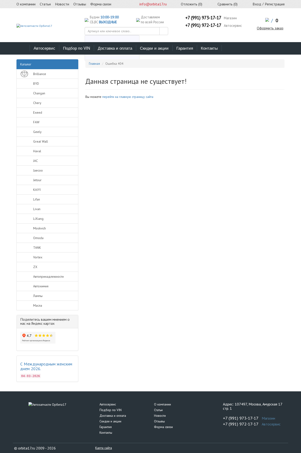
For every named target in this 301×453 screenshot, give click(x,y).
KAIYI (37, 190)
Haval (37, 151)
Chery (37, 103)
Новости (160, 415)
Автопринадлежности (48, 276)
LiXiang (38, 218)
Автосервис (44, 48)
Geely (37, 132)
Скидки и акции (154, 48)
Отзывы (159, 421)
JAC (35, 161)
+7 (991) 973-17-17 (203, 17)
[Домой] (23, 48)
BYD (36, 83)
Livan (36, 209)
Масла (37, 305)
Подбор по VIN (76, 48)
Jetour (37, 180)
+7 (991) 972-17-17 (203, 25)
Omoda (38, 238)
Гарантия (184, 48)
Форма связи (163, 427)
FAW (36, 122)
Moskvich (39, 228)
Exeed (37, 112)
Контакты (209, 48)
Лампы (38, 296)
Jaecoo (38, 170)
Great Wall (40, 141)
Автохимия (40, 286)
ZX (35, 267)
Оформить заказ (270, 28)
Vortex (37, 257)
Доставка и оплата (115, 48)
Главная (94, 63)
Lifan (36, 199)
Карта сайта (103, 448)
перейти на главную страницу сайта (127, 97)
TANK (37, 247)
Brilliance (39, 74)
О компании (162, 404)
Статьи (158, 410)
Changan (39, 93)
